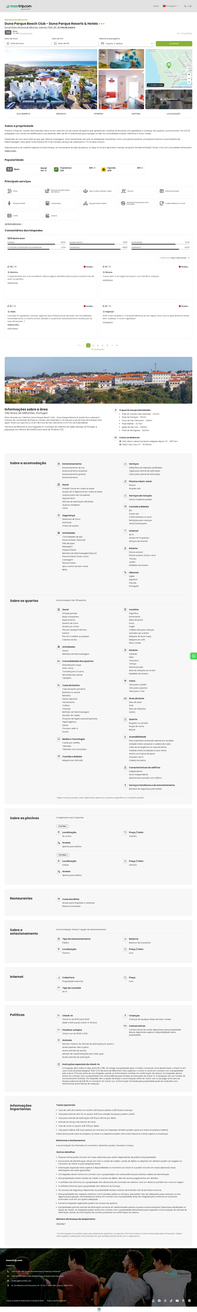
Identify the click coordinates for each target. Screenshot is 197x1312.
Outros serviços (13, 224)
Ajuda (156, 6)
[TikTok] (171, 1301)
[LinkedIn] (189, 1301)
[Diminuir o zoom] (189, 78)
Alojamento (23, 113)
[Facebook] (159, 1301)
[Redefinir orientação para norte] (189, 82)
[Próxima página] (112, 345)
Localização (174, 113)
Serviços (61, 113)
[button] (169, 65)
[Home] (153, 1301)
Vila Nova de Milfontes (16, 19)
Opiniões (98, 113)
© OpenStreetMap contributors (181, 87)
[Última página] (117, 345)
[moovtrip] (177, 1273)
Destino (136, 113)
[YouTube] (177, 1301)
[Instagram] (165, 1301)
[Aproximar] (189, 74)
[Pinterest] (183, 1301)
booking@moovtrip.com (21, 1281)
